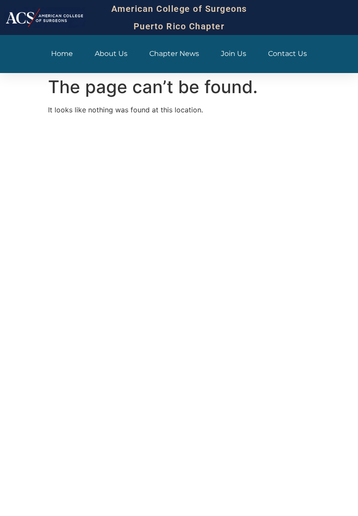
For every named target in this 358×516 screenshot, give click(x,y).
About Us (111, 53)
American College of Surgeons (179, 8)
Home (62, 53)
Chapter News (174, 53)
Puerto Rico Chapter (179, 26)
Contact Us (287, 53)
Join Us (233, 53)
